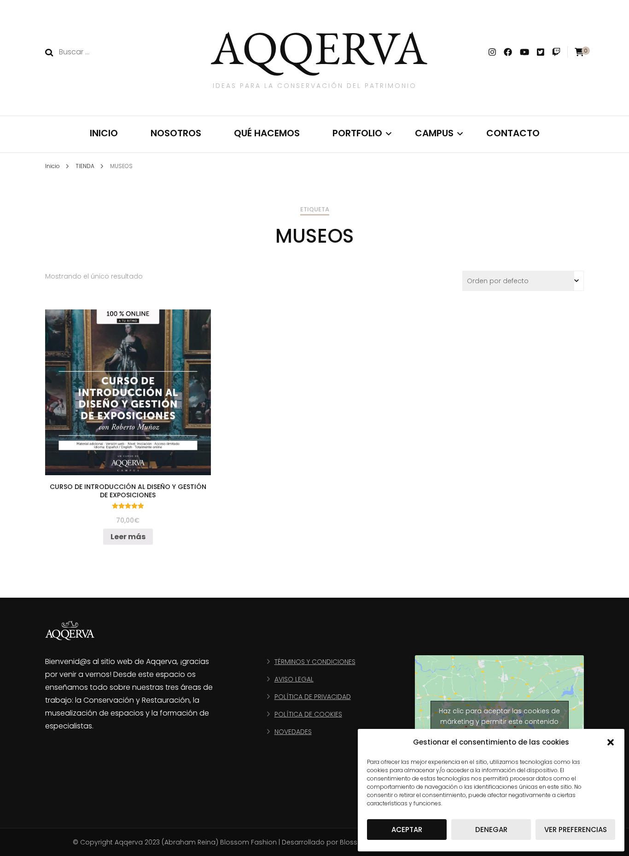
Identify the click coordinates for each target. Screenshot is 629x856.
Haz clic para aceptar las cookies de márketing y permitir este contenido (499, 716)
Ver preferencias (575, 829)
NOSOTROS (176, 133)
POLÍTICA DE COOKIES (308, 714)
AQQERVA (319, 47)
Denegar (491, 829)
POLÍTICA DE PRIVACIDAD (312, 696)
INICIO (104, 133)
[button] (610, 742)
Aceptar (406, 829)
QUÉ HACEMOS (267, 133)
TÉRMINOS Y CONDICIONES (314, 661)
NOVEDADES (293, 731)
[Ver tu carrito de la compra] (579, 52)
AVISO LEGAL (294, 679)
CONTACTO (513, 133)
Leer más (128, 536)
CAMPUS (434, 133)
